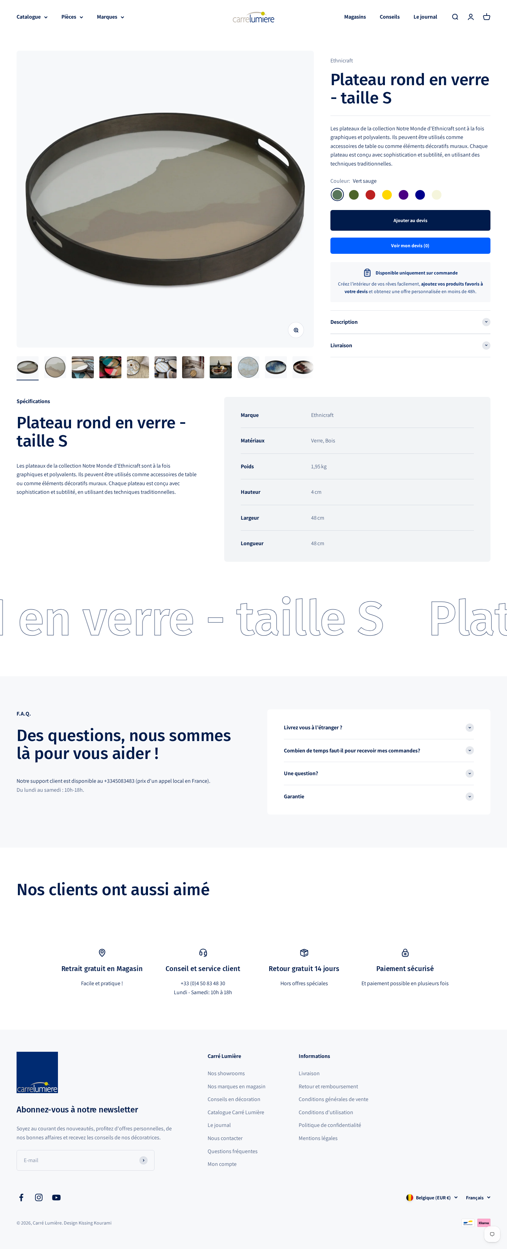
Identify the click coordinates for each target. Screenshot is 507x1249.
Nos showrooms (226, 1073)
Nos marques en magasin (237, 1086)
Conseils (390, 16)
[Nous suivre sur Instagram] (38, 1197)
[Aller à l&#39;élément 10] (276, 368)
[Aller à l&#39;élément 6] (166, 368)
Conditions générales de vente (333, 1099)
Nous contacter (225, 1138)
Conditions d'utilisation (326, 1112)
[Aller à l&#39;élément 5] (138, 368)
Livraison (309, 1073)
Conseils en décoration (234, 1099)
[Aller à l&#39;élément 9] (248, 368)
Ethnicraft (341, 60)
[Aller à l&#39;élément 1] (28, 368)
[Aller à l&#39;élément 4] (110, 368)
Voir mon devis (410, 245)
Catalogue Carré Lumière (236, 1112)
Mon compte (222, 1164)
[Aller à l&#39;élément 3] (83, 368)
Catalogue (29, 16)
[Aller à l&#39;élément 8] (221, 368)
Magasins (355, 16)
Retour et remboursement (328, 1086)
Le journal (425, 16)
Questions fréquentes (233, 1151)
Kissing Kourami (95, 1223)
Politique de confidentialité (330, 1125)
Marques (107, 16)
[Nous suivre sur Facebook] (21, 1197)
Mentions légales (318, 1138)
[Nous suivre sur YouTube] (56, 1197)
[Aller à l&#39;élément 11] (303, 368)
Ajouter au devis (410, 220)
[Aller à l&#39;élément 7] (193, 368)
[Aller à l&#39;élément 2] (55, 368)
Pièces (68, 16)
